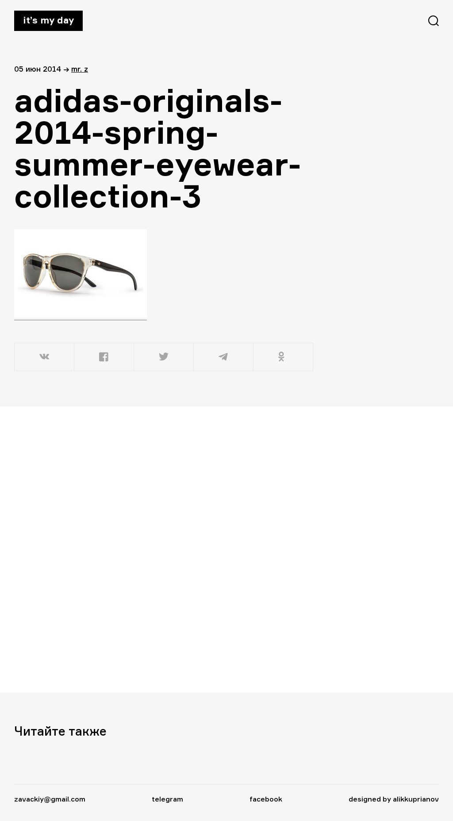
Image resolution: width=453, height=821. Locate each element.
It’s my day (48, 20)
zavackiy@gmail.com (49, 798)
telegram (167, 798)
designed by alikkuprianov (394, 798)
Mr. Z (79, 68)
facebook (266, 798)
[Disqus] (164, 549)
